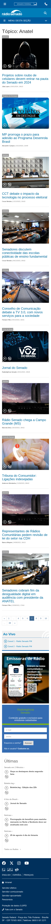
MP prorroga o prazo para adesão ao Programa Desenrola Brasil (25, 138)
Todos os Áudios (11, 849)
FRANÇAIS (28, 875)
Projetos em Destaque (10, 96)
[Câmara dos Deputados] (4, 869)
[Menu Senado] (4, 4)
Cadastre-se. (24, 748)
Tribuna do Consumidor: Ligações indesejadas (19, 477)
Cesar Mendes (7, 201)
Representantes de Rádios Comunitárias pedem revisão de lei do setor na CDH (24, 534)
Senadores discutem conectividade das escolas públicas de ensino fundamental (24, 252)
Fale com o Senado (13, 909)
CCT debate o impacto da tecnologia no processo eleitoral (24, 195)
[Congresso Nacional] (10, 869)
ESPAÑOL (17, 875)
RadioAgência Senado (9, 372)
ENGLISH (6, 875)
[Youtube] (26, 863)
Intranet (8, 882)
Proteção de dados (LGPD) (14, 905)
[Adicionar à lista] (10, 66)
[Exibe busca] (45, 13)
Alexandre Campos (8, 146)
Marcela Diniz (6, 427)
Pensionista (7, 899)
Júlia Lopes (6, 86)
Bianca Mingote (7, 542)
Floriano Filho (6, 320)
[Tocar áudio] (5, 66)
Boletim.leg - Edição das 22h (23, 787)
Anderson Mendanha (9, 483)
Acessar (28, 743)
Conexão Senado (8, 437)
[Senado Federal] (25, 4)
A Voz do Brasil (8, 329)
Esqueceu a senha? (12, 743)
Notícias (5, 37)
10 (46, 618)
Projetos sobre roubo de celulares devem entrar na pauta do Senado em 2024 (25, 78)
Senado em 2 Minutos (13, 767)
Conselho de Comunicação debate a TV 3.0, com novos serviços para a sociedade (22, 312)
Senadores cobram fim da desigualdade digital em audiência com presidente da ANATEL (22, 596)
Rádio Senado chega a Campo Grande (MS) (24, 421)
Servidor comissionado (12, 891)
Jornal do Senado (14, 368)
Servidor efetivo (9, 888)
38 (10, 623)
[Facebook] (5, 863)
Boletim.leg (9, 783)
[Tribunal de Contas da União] (16, 869)
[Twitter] (11, 863)
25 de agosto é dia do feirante (24, 835)
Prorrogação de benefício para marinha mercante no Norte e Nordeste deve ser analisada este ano (28, 822)
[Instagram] (19, 863)
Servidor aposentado (11, 895)
